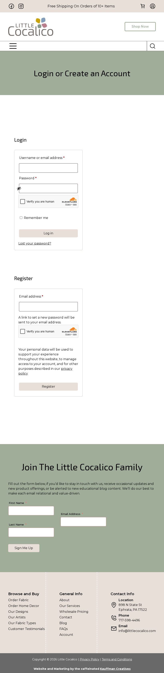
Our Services (69, 606)
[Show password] (46, 188)
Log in (48, 233)
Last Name (16, 524)
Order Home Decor (23, 606)
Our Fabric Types (22, 623)
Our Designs (18, 612)
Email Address (70, 514)
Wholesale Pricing (73, 612)
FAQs (63, 629)
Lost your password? (34, 243)
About (64, 600)
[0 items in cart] (142, 5)
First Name (16, 502)
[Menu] (13, 46)
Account (66, 635)
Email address (38, 296)
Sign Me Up (24, 548)
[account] (151, 6)
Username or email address (48, 158)
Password (35, 178)
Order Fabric (18, 600)
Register (48, 386)
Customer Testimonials (26, 629)
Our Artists (16, 617)
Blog (63, 623)
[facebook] (11, 6)
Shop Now (140, 26)
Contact (65, 617)
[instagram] (21, 6)
